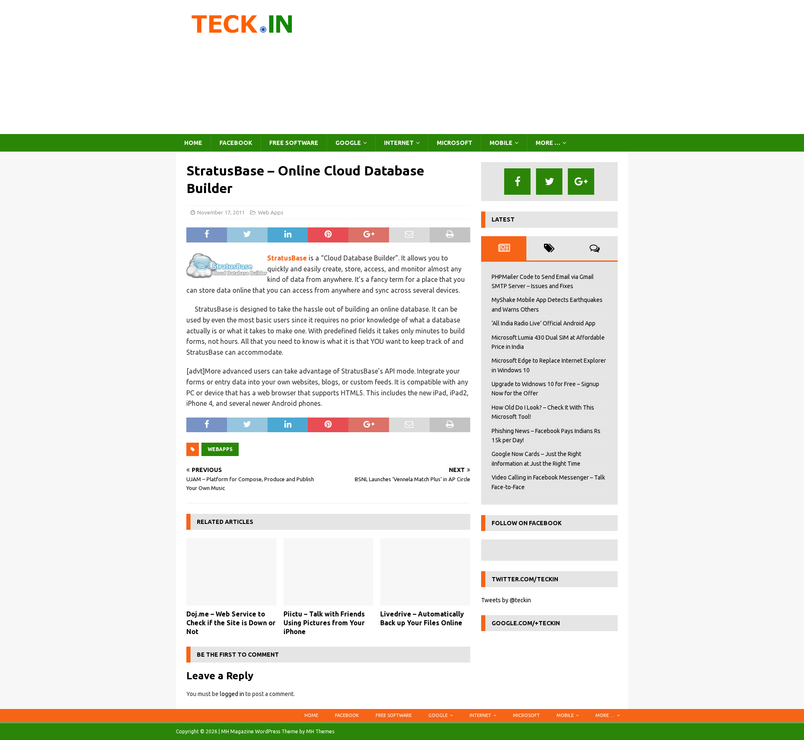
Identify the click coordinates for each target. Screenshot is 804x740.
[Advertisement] (475, 67)
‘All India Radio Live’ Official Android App (543, 323)
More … (548, 142)
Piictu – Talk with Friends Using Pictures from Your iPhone (324, 622)
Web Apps (270, 212)
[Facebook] (517, 181)
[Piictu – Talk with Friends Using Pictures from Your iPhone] (328, 572)
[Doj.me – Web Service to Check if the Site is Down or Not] (231, 572)
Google (348, 142)
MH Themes (320, 731)
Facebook (235, 142)
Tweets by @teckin (506, 600)
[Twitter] (549, 181)
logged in (232, 694)
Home (193, 142)
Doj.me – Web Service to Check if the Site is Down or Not (231, 622)
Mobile (501, 142)
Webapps (220, 449)
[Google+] (581, 181)
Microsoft (454, 142)
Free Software (293, 142)
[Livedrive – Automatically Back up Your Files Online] (425, 572)
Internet (399, 142)
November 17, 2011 (221, 212)
